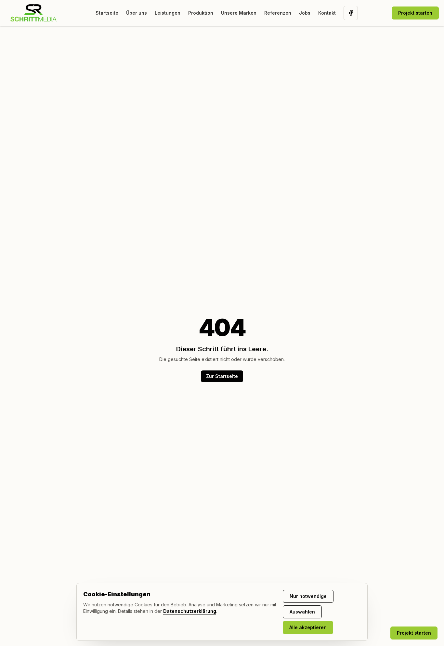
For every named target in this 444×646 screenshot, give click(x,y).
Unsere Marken (238, 13)
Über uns (136, 13)
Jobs (304, 13)
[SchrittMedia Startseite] (33, 13)
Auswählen (302, 611)
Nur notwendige (308, 596)
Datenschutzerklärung (189, 611)
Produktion (200, 13)
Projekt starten (415, 13)
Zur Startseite (222, 376)
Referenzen (277, 13)
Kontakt (327, 13)
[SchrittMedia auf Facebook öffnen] (351, 13)
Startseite (107, 13)
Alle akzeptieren (308, 627)
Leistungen (167, 13)
